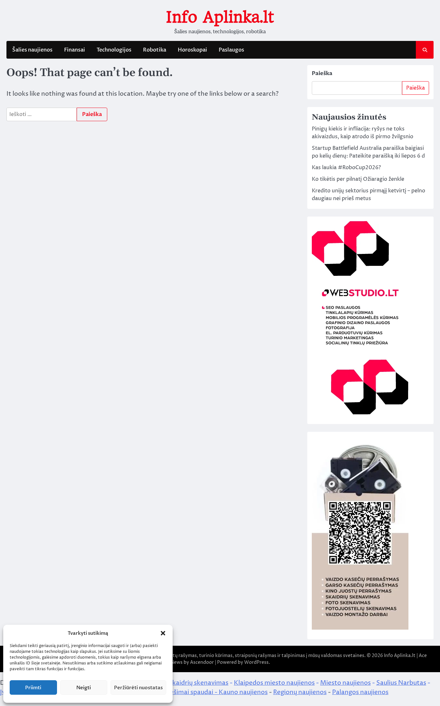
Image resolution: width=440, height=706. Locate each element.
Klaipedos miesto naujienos (274, 683)
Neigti (83, 687)
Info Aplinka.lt (220, 17)
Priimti (33, 687)
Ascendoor (202, 662)
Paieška (322, 73)
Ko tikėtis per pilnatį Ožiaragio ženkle (358, 179)
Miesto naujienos (345, 683)
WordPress (256, 662)
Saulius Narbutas (401, 683)
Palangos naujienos (360, 692)
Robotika (154, 49)
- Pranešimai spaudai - (185, 692)
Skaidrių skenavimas (198, 683)
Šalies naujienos (32, 49)
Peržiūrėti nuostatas (138, 687)
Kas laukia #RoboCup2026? (346, 167)
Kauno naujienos (243, 692)
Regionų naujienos (300, 692)
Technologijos (114, 49)
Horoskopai (192, 49)
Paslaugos (231, 49)
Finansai (74, 49)
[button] (163, 633)
